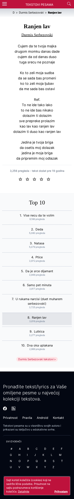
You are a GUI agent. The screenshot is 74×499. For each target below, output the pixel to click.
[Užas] (21, 179)
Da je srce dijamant (39, 271)
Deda (39, 229)
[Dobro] (42, 179)
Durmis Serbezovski (37, 35)
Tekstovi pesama (13, 425)
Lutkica (39, 331)
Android (42, 418)
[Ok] (35, 179)
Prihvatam (61, 491)
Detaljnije (23, 491)
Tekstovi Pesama (39, 4)
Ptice (39, 257)
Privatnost (10, 418)
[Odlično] (49, 179)
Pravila (27, 418)
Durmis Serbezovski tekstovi (36, 359)
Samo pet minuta (39, 285)
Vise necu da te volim (38, 215)
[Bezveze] (28, 179)
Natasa (39, 243)
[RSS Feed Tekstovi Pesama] (13, 408)
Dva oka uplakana (40, 345)
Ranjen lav (39, 317)
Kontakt (58, 418)
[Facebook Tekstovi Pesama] (5, 408)
